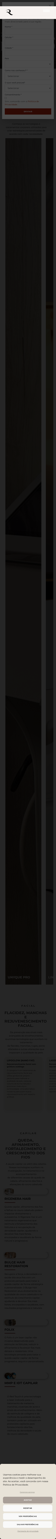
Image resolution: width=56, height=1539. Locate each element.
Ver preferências (28, 1516)
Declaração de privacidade (28, 1531)
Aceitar (28, 1500)
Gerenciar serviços (27, 1492)
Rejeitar (27, 1508)
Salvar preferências (27, 1524)
